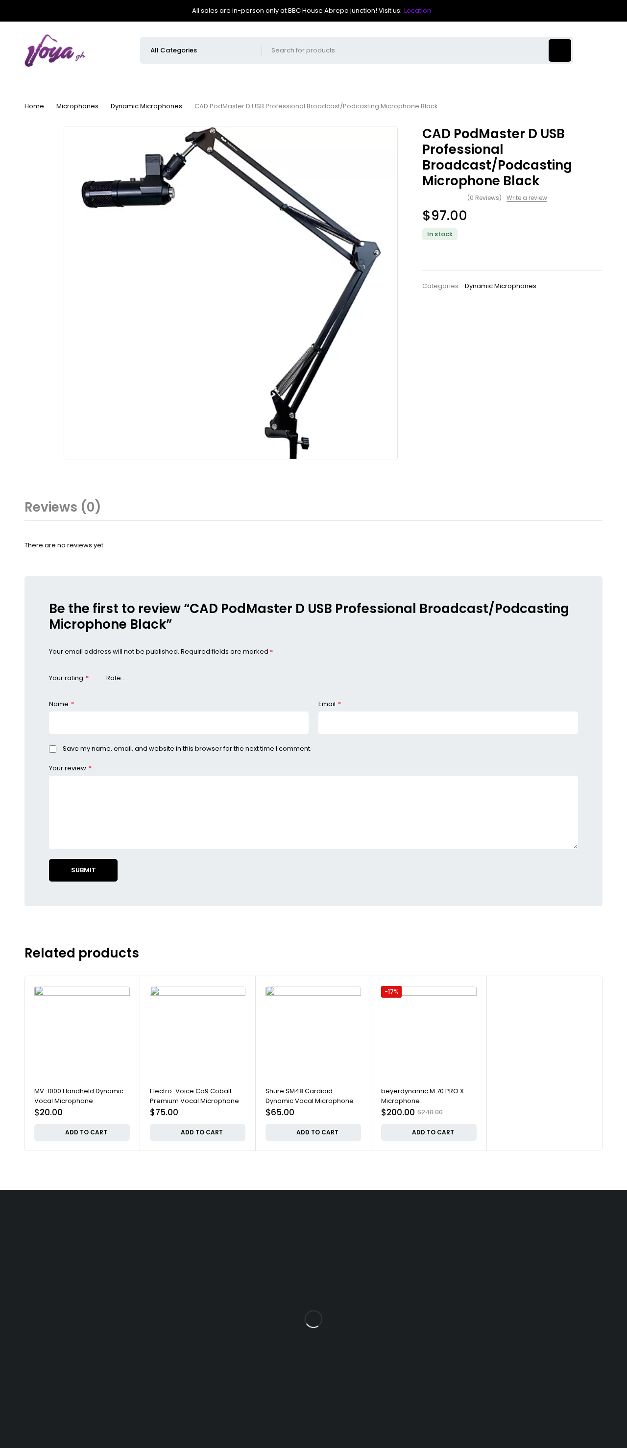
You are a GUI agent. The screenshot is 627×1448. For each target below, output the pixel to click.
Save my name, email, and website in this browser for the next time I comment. (187, 748)
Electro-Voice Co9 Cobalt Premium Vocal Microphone (194, 1095)
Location (417, 10)
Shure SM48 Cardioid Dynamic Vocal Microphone (309, 1095)
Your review (70, 768)
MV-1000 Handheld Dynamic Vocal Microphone (78, 1095)
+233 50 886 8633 (73, 1352)
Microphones (77, 106)
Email (329, 704)
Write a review (526, 198)
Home (34, 106)
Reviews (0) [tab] (62, 507)
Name (61, 704)
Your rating (69, 678)
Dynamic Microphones (146, 106)
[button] (82, 1132)
